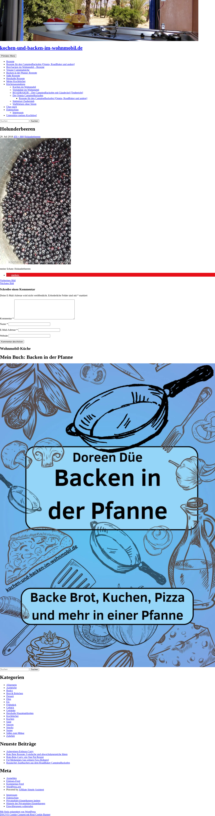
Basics (9, 690)
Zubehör (10, 736)
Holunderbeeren (32, 136)
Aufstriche (11, 687)
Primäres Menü (8, 56)
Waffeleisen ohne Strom (24, 104)
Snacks (9, 727)
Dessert (10, 696)
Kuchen (10, 719)
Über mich (11, 107)
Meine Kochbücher (15, 81)
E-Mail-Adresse (9, 330)
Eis (7, 702)
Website (4, 335)
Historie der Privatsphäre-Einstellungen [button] (25, 803)
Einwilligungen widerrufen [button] (19, 806)
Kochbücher (12, 716)
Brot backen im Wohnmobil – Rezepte (25, 67)
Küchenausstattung (15, 84)
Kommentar (7, 318)
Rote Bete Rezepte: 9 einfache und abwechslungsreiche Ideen (37, 754)
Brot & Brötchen (14, 693)
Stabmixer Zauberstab (23, 101)
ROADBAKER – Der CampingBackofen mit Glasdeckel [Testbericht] (48, 92)
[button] (13, 275)
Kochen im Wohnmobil (24, 87)
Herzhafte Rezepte (15, 78)
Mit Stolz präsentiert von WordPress (18, 811)
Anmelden (11, 778)
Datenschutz (12, 109)
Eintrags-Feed (13, 781)
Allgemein (11, 685)
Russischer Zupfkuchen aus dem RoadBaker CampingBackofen (38, 762)
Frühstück (11, 704)
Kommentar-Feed (15, 784)
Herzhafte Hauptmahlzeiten (20, 713)
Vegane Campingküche (17, 70)
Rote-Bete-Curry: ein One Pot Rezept (25, 757)
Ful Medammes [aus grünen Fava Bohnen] (27, 760)
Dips (8, 699)
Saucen (10, 724)
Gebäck (10, 707)
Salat (8, 721)
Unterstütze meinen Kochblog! (21, 115)
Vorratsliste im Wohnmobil (26, 89)
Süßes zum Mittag (15, 733)
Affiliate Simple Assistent (31, 789)
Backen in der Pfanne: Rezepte (21, 72)
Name (4, 324)
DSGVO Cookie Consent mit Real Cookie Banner (25, 814)
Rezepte (10, 61)
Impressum (18, 112)
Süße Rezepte (13, 75)
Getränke (10, 710)
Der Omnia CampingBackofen (28, 95)
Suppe (9, 730)
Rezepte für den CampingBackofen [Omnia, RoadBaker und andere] (40, 64)
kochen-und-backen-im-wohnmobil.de (41, 48)
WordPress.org (13, 786)
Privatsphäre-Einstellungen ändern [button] (23, 800)
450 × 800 (19, 136)
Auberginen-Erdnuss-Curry (20, 751)
